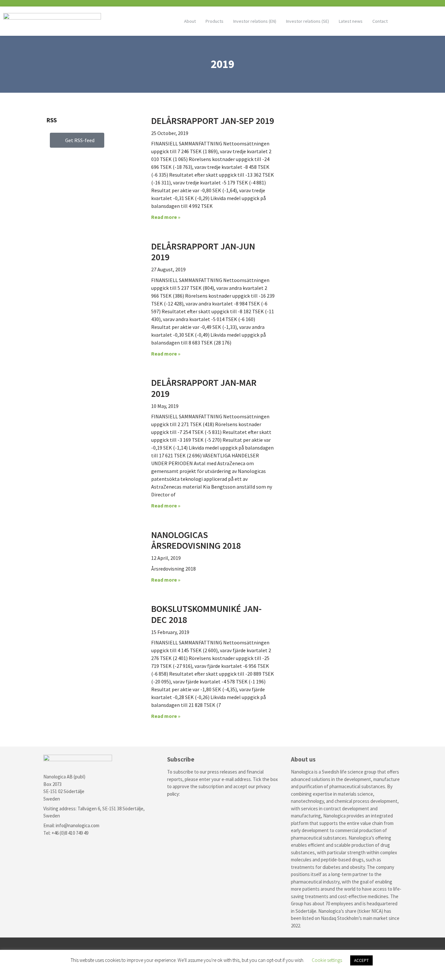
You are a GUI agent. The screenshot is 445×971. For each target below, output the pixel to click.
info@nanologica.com (77, 825)
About (190, 21)
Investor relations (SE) (307, 21)
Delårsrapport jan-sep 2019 (212, 121)
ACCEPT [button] (361, 960)
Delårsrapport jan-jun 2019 (203, 251)
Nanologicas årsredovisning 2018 (196, 540)
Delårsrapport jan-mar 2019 (203, 388)
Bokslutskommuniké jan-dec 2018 (206, 614)
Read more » (165, 217)
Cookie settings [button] (327, 960)
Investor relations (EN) (254, 21)
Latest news (351, 21)
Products (214, 21)
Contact (380, 21)
